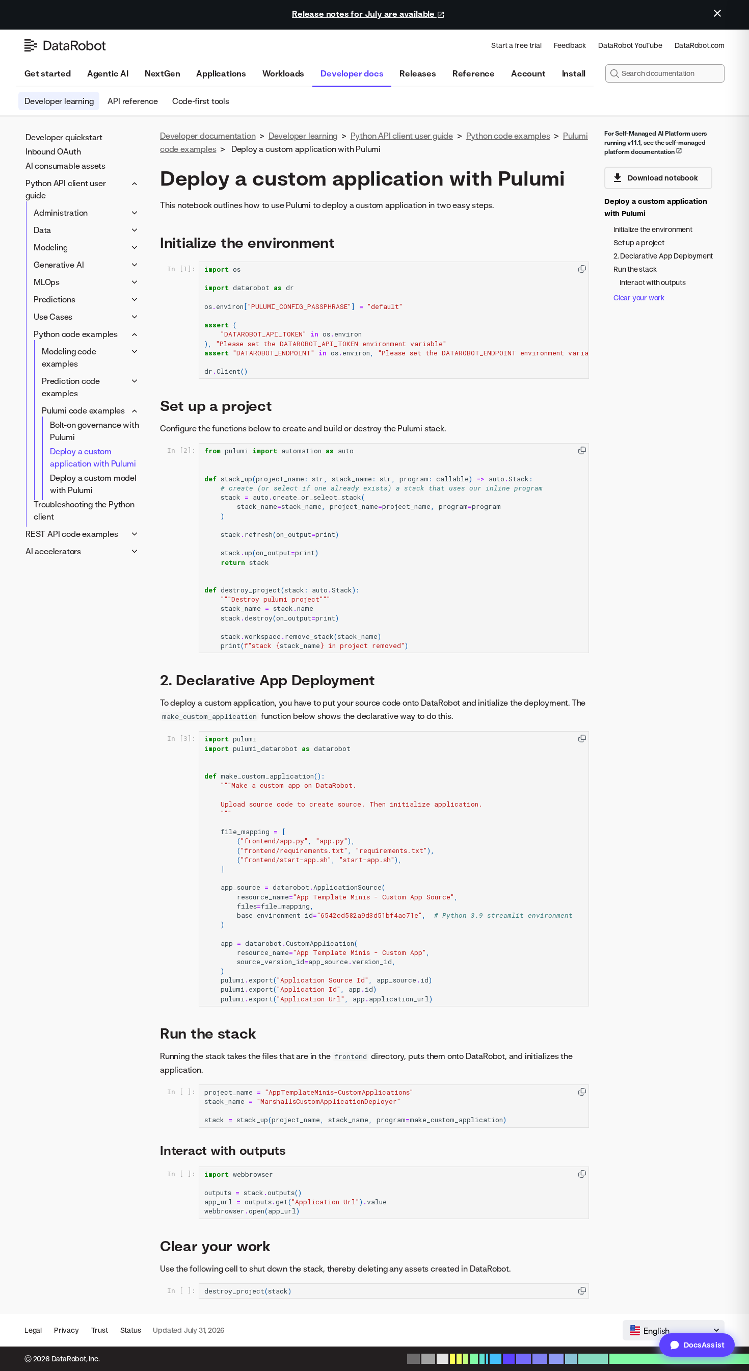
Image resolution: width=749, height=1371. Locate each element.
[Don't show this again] (717, 13)
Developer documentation (207, 136)
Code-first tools (200, 101)
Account (528, 73)
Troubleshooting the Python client (84, 510)
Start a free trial (516, 45)
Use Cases (53, 317)
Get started (47, 73)
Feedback (570, 45)
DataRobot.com (700, 45)
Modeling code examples (69, 357)
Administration (61, 213)
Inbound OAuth (53, 151)
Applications (221, 73)
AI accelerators (53, 551)
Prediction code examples (71, 387)
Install (574, 73)
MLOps (47, 282)
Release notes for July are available (364, 14)
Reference (473, 73)
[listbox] (674, 1330)
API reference (132, 101)
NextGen (162, 73)
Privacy (66, 1330)
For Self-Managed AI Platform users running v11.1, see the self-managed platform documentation (655, 143)
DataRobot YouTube (630, 45)
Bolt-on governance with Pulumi (94, 431)
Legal (33, 1330)
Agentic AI (107, 73)
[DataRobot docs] (65, 45)
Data (42, 230)
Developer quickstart (63, 137)
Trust (99, 1330)
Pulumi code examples (83, 410)
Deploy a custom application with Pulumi (93, 457)
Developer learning (58, 101)
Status (130, 1330)
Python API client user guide (65, 189)
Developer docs (351, 73)
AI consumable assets (65, 166)
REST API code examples (71, 534)
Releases (417, 73)
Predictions (54, 299)
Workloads (283, 73)
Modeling (50, 247)
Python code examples (76, 334)
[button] (582, 269)
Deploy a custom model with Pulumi (93, 484)
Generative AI (59, 265)
